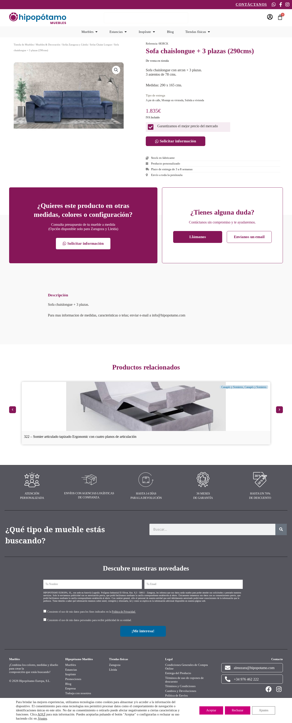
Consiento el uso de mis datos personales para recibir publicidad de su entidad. (89, 620)
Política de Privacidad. (124, 611)
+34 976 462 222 (246, 679)
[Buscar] (281, 529)
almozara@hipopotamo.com (254, 668)
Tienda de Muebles (24, 44)
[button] (116, 70)
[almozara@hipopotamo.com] (227, 667)
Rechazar (237, 710)
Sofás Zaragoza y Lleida (75, 44)
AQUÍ (41, 714)
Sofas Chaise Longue (101, 44)
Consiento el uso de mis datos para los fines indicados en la (91, 611)
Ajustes (42, 718)
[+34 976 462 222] (227, 679)
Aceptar (211, 710)
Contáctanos (251, 4)
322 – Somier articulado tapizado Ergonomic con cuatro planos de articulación (80, 437)
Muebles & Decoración (48, 44)
